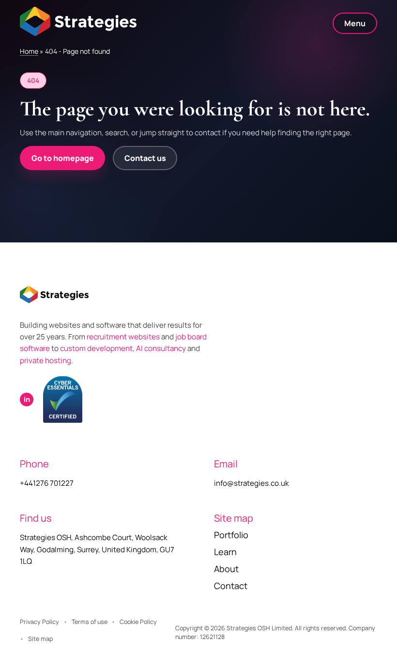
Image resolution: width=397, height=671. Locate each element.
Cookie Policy (138, 622)
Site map (40, 639)
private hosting (45, 360)
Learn (225, 552)
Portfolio (231, 535)
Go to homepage (62, 158)
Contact (230, 585)
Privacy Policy (39, 622)
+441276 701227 (47, 483)
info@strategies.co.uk (251, 483)
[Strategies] (78, 21)
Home (29, 51)
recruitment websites (124, 337)
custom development (96, 348)
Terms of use (89, 622)
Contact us (145, 158)
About (226, 569)
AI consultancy (161, 348)
